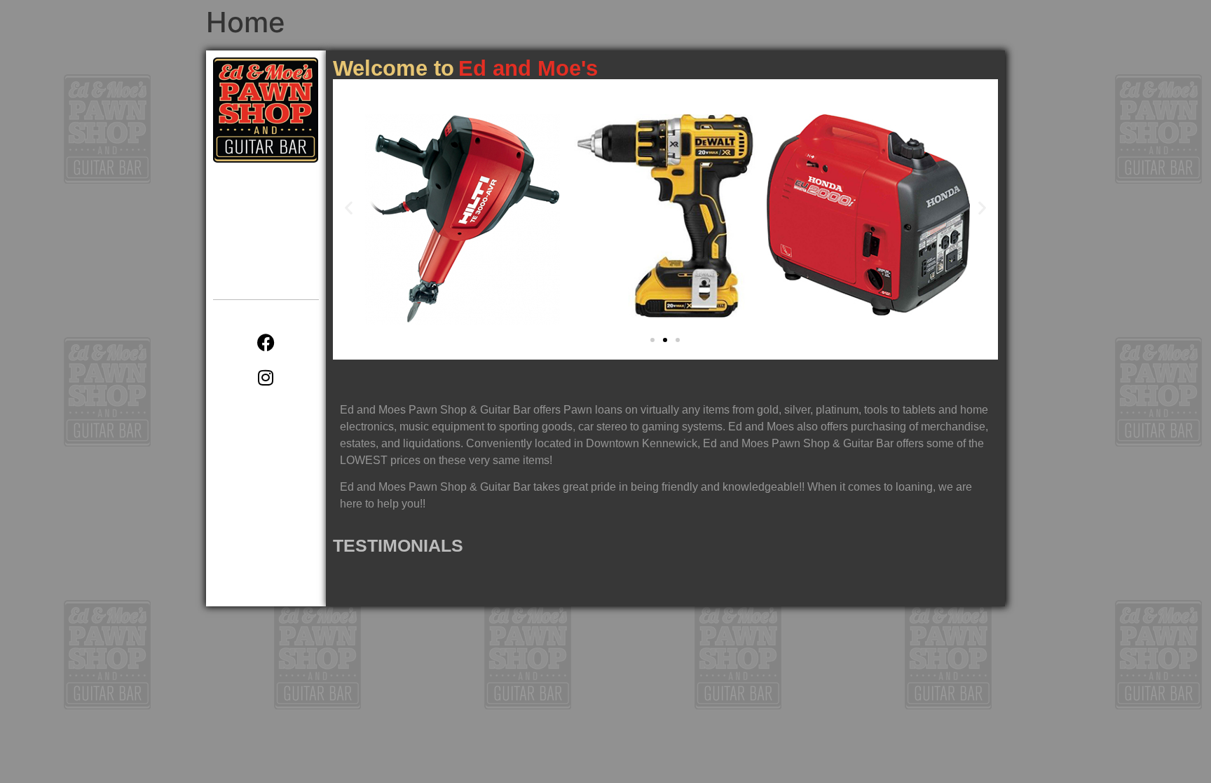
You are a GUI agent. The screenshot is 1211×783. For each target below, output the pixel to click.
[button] (348, 208)
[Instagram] (265, 377)
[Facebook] (265, 342)
